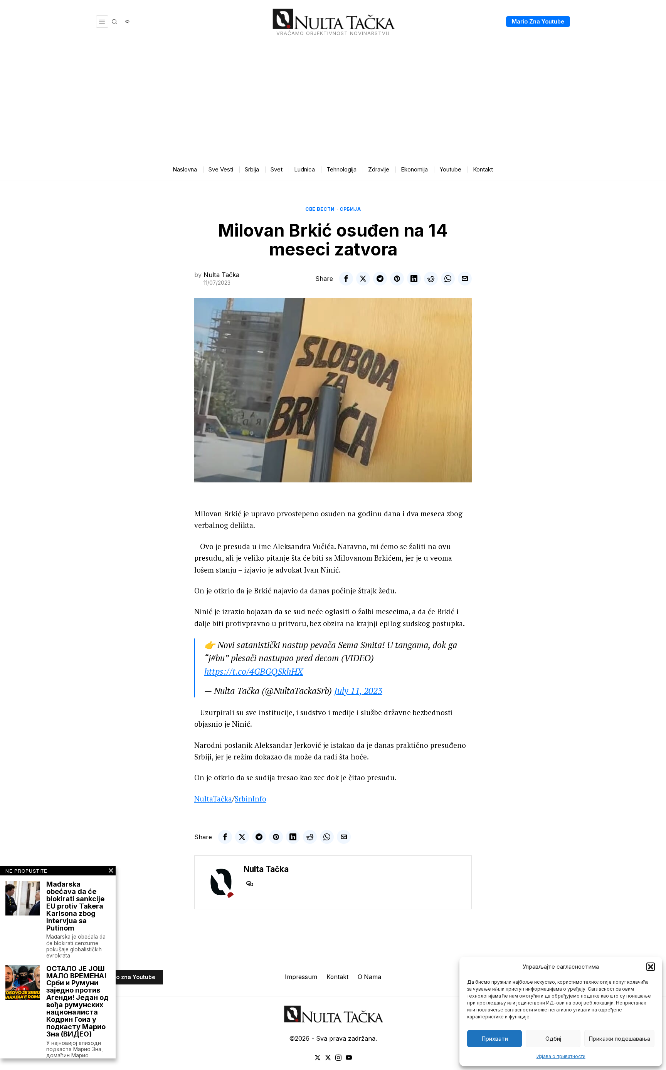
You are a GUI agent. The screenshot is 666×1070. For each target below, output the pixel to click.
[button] (650, 967)
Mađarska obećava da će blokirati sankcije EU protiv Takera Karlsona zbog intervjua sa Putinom (75, 906)
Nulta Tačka (221, 275)
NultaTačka (213, 798)
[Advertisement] (333, 101)
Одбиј (553, 1038)
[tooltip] (346, 279)
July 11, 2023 (358, 691)
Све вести (320, 209)
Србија (350, 209)
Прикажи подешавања (619, 1038)
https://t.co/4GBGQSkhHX (253, 671)
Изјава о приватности (560, 1056)
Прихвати (494, 1038)
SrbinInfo (250, 798)
